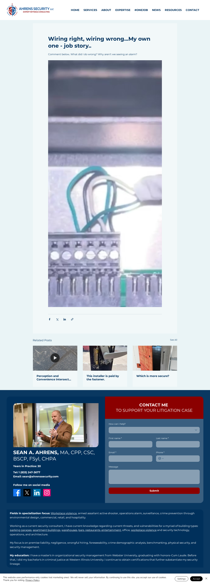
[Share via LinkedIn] (64, 319)
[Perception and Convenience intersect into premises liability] (55, 358)
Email (112, 452)
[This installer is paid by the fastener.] (105, 358)
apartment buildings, (47, 530)
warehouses (69, 530)
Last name (162, 438)
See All (173, 339)
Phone (160, 452)
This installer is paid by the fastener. (103, 377)
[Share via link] (72, 319)
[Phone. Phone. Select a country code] (161, 458)
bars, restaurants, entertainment (99, 530)
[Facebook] (17, 492)
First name (115, 438)
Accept (196, 579)
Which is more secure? (152, 376)
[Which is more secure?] (155, 358)
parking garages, (21, 530)
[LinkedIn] (37, 492)
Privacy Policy (33, 580)
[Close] (206, 579)
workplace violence (144, 530)
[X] (27, 492)
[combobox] (154, 430)
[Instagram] (47, 492)
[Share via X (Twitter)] (57, 319)
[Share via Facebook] (49, 319)
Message (113, 466)
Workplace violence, (64, 513)
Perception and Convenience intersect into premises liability (53, 377)
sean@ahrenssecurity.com (40, 476)
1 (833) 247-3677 (29, 472)
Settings (181, 579)
